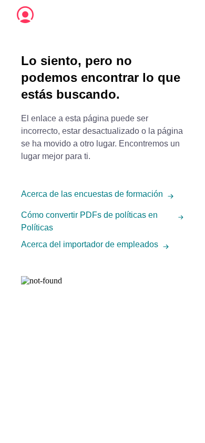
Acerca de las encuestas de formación (92, 193)
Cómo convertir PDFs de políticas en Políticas (89, 221)
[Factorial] (25, 14)
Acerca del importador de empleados (89, 244)
